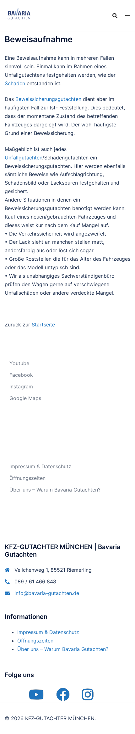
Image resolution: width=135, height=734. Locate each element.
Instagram (21, 386)
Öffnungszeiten (27, 478)
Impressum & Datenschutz (40, 466)
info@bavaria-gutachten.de (46, 593)
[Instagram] (88, 697)
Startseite (43, 324)
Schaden (15, 83)
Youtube (19, 363)
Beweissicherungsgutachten (48, 99)
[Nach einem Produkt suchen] (114, 15)
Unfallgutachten (23, 157)
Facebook (21, 375)
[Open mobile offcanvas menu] (127, 15)
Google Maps (25, 398)
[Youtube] (36, 697)
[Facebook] (62, 697)
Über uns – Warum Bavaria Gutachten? (54, 490)
